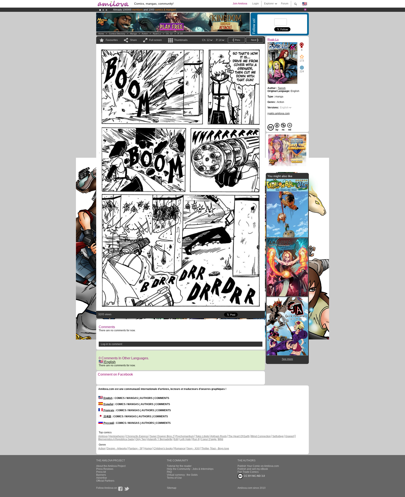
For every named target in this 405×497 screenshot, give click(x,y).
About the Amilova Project (111, 466)
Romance (179, 448)
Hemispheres (116, 436)
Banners (101, 474)
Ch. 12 (169, 33)
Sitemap (171, 487)
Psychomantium (185, 436)
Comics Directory (117, 33)
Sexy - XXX (193, 448)
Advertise (101, 477)
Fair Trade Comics (248, 471)
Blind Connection (261, 436)
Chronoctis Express (137, 436)
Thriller (205, 448)
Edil (176, 439)
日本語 (107, 416)
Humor (148, 448)
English (109, 362)
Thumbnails (181, 40)
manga (133, 33)
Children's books (163, 448)
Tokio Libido (202, 436)
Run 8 (195, 439)
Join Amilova (240, 3)
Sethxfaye (278, 436)
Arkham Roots (219, 436)
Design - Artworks (117, 448)
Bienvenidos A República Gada (116, 439)
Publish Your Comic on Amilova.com (258, 466)
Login (255, 3)
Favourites (112, 40)
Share (133, 40)
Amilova (103, 436)
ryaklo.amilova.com (278, 113)
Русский (108, 423)
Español (108, 404)
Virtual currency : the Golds (182, 474)
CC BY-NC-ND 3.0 (254, 475)
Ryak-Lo (157, 33)
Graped (289, 436)
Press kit (101, 471)
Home (101, 33)
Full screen (155, 40)
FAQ (169, 471)
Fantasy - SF (135, 448)
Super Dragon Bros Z (162, 436)
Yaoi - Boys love (220, 448)
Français (108, 410)
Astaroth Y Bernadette (159, 439)
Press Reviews (104, 468)
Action (145, 33)
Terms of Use (174, 477)
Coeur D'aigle (209, 439)
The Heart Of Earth (239, 436)
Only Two (140, 439)
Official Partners (105, 480)
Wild (220, 439)
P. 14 (180, 33)
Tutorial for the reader (179, 466)
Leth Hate (185, 439)
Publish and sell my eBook (253, 468)
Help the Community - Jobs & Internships (190, 468)
